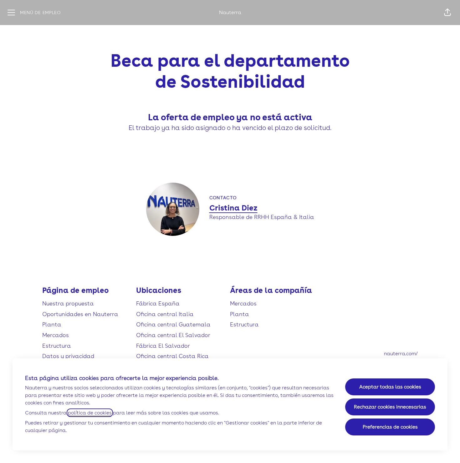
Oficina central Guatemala (173, 324)
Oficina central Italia (165, 314)
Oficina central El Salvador (173, 335)
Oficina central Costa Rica (172, 356)
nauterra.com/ (401, 353)
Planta (51, 324)
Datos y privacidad (68, 356)
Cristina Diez (233, 207)
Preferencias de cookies (390, 427)
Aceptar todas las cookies (390, 387)
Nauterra (230, 12)
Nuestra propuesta (68, 303)
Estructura (56, 345)
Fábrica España (158, 303)
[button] (447, 12)
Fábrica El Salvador (163, 345)
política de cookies (90, 413)
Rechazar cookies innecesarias (390, 407)
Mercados (55, 335)
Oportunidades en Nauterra (80, 314)
